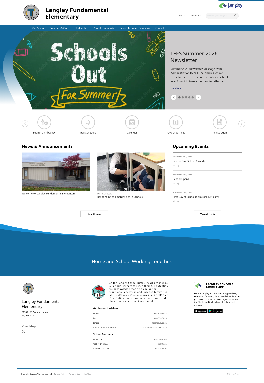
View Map (29, 326)
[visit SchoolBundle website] (234, 374)
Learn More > (176, 88)
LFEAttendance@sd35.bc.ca (154, 327)
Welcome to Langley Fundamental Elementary (48, 193)
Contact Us (161, 28)
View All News (94, 214)
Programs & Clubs (59, 28)
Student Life (81, 28)
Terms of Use (74, 374)
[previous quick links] (25, 123)
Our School (38, 28)
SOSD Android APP (215, 311)
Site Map (87, 374)
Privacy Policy (59, 374)
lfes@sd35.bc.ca (159, 323)
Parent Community (104, 28)
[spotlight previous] (173, 97)
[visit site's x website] (23, 331)
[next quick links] (241, 123)
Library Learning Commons (135, 28)
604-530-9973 (160, 313)
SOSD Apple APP (200, 311)
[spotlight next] (198, 97)
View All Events (207, 214)
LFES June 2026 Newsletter (188, 57)
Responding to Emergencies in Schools (120, 196)
